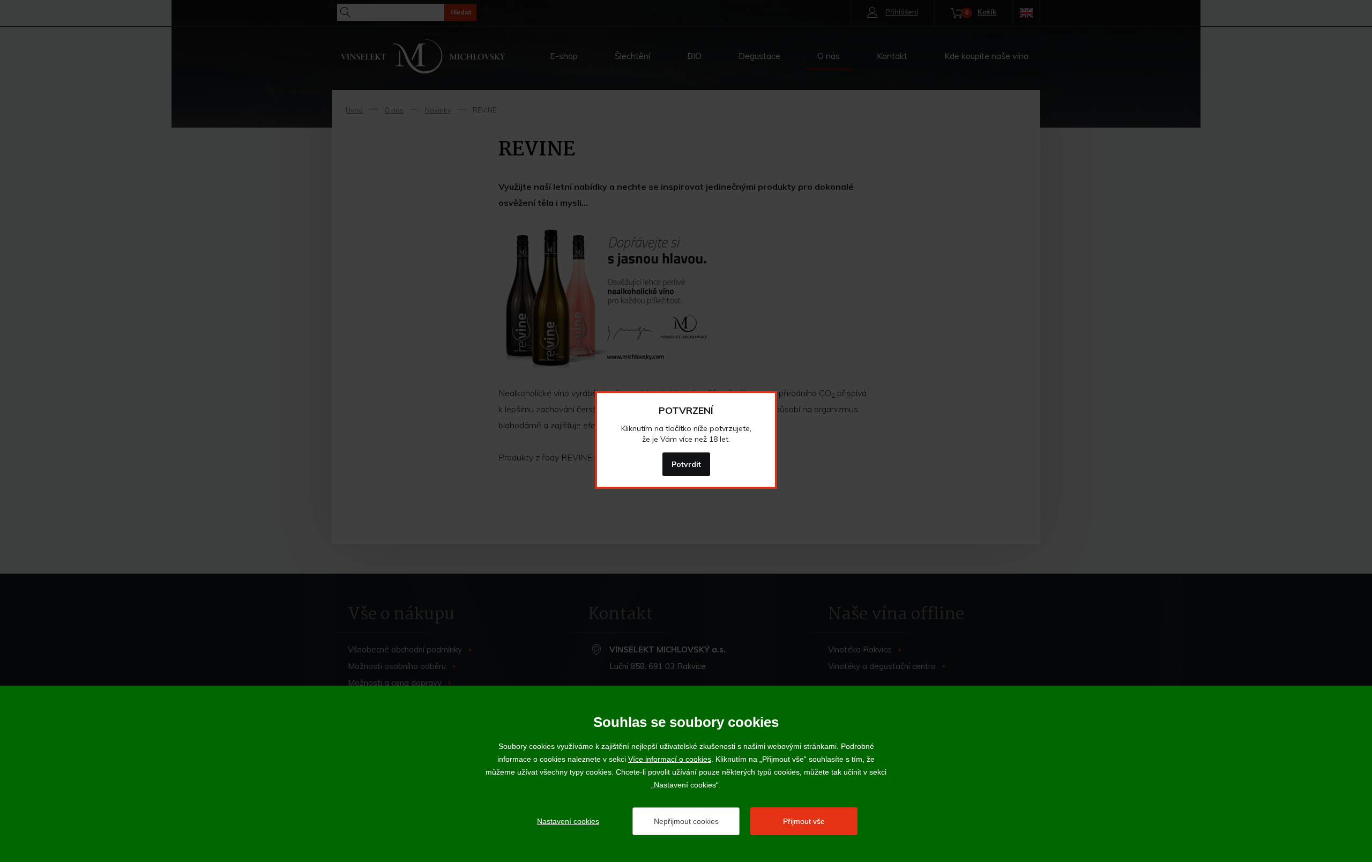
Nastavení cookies (568, 821)
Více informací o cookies (669, 759)
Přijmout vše (804, 821)
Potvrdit (686, 464)
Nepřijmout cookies (686, 821)
